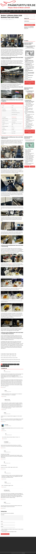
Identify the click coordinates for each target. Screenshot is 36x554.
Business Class (10, 364)
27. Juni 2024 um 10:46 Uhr (7, 503)
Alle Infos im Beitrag (28, 79)
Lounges (14, 10)
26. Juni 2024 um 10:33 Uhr (8, 391)
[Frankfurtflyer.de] (18, 8)
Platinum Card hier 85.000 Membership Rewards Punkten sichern (29, 82)
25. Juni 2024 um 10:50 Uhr (7, 491)
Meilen (24, 10)
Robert (7, 19)
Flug (18, 364)
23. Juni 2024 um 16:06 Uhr (8, 425)
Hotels (10, 10)
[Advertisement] (12, 27)
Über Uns (30, 10)
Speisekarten (11, 263)
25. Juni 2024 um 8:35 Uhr (8, 483)
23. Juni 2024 (3, 19)
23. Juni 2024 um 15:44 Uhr (7, 371)
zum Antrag (27, 166)
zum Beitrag (32, 166)
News (21, 10)
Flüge (7, 10)
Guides (18, 10)
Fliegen (11, 19)
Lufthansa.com (14, 117)
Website (2, 526)
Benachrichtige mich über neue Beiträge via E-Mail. (9, 531)
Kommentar (2, 514)
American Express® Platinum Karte (28, 43)
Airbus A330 (4, 364)
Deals (27, 10)
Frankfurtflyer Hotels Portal (5, 12)
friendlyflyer (6, 441)
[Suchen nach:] (30, 16)
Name (2, 521)
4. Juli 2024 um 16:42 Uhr (8, 400)
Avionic (7, 252)
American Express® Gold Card (28, 88)
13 (13, 19)
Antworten (3, 387)
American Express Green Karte (28, 137)
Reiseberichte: (3, 10)
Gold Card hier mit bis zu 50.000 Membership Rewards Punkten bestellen (29, 131)
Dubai (15, 364)
